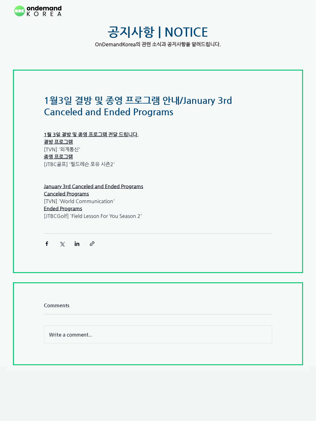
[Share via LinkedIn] (77, 244)
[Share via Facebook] (47, 244)
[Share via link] (92, 244)
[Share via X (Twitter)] (62, 244)
